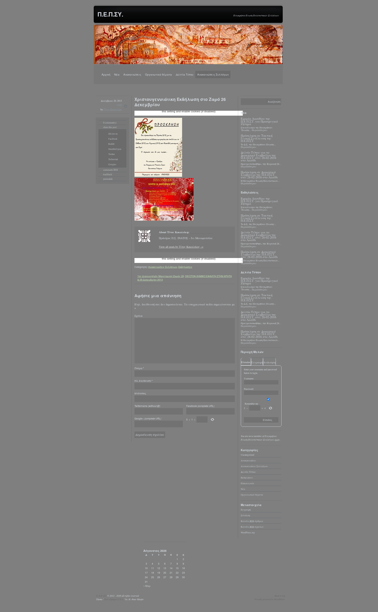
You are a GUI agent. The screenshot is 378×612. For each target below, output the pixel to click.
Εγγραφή (257, 362)
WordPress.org (248, 532)
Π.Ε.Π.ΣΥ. (110, 14)
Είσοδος (246, 362)
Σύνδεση (245, 515)
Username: (249, 378)
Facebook (200, 405)
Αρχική (106, 74)
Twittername (147, 405)
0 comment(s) (109, 122)
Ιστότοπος (140, 393)
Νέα (117, 74)
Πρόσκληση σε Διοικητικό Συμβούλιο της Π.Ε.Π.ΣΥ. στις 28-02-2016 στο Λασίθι (259, 174)
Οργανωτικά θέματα (158, 74)
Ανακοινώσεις (132, 74)
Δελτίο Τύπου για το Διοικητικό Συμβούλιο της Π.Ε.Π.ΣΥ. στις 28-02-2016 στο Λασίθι (258, 156)
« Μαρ (147, 585)
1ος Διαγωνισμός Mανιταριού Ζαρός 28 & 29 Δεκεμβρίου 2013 (160, 277)
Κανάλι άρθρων (252, 520)
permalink (108, 178)
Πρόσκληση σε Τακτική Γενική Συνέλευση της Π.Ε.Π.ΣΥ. (256, 138)
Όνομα (139, 368)
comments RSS (110, 169)
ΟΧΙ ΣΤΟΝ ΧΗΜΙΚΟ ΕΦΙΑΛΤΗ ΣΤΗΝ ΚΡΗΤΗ (208, 276)
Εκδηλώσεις (185, 266)
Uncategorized (247, 454)
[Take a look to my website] (140, 244)
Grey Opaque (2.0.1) (114, 599)
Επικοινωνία (247, 483)
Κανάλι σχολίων (252, 526)
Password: (249, 388)
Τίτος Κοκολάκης (113, 109)
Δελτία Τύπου (184, 74)
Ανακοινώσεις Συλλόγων (213, 74)
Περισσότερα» (259, 130)
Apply (277, 439)
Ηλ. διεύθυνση (143, 380)
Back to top (280, 595)
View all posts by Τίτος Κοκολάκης (181, 247)
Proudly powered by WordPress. (270, 599)
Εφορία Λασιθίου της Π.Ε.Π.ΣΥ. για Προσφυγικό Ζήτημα (259, 121)
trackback (107, 174)
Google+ (147, 418)
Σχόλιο (138, 315)
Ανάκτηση (269, 362)
